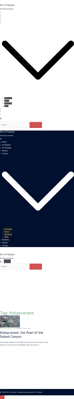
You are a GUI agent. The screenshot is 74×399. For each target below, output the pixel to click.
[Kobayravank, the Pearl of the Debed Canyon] (10, 321)
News (4, 12)
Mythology (8, 98)
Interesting (8, 103)
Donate (4, 114)
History (4, 20)
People (4, 111)
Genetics (5, 109)
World (6, 106)
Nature (6, 101)
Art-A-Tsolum (7, 5)
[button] (1, 119)
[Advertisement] (37, 361)
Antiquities (6, 15)
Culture (4, 23)
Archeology (6, 18)
